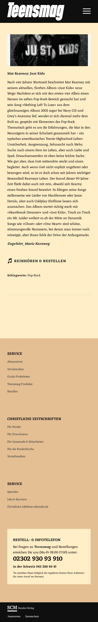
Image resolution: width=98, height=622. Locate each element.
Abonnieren (15, 361)
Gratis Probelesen (18, 376)
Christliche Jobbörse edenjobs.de (27, 506)
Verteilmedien (16, 456)
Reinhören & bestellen (40, 261)
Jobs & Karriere (17, 499)
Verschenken (15, 369)
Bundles (12, 391)
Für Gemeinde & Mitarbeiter (25, 441)
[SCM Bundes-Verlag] (20, 611)
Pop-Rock (34, 275)
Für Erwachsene (17, 434)
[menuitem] (84, 11)
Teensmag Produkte (20, 384)
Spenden (12, 492)
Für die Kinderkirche (20, 449)
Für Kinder (14, 427)
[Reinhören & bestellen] (9, 260)
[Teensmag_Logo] (40, 11)
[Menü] (84, 11)
